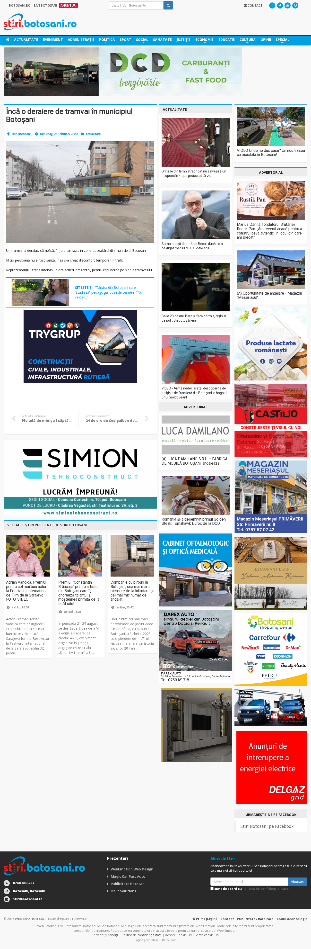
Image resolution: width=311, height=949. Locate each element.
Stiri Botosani (21, 134)
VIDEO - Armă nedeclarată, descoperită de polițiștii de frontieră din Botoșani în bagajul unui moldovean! (194, 392)
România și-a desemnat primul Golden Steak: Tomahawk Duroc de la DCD (194, 521)
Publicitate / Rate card (255, 919)
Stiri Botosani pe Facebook (267, 826)
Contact (227, 919)
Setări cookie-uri (207, 935)
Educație (226, 39)
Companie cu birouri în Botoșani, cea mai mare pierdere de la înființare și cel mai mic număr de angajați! (132, 591)
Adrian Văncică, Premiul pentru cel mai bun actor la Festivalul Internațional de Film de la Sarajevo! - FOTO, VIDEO (27, 591)
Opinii (265, 39)
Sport (125, 39)
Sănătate (162, 39)
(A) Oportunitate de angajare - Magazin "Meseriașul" (269, 295)
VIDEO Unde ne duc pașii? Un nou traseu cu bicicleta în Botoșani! (271, 152)
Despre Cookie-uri (178, 935)
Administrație (81, 39)
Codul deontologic (292, 919)
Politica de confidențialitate (265, 888)
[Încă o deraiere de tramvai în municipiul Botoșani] (80, 192)
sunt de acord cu (251, 888)
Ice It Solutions (123, 891)
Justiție (183, 39)
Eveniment (53, 39)
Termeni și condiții (105, 935)
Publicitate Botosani (128, 883)
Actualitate (93, 134)
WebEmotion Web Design (132, 869)
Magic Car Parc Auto (128, 876)
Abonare (297, 881)
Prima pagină (206, 918)
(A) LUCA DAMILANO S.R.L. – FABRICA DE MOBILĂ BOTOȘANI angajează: (194, 461)
